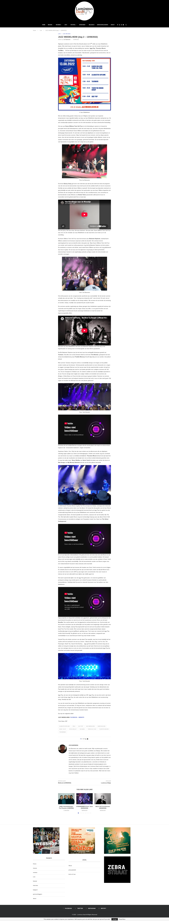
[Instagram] (121, 24)
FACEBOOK (74, 717)
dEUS (74, 726)
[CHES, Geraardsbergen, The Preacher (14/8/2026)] (66, 798)
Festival (73, 24)
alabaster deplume (64, 726)
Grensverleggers (102, 24)
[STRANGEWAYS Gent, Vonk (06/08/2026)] (84, 798)
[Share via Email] (87, 739)
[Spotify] (123, 24)
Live (66, 24)
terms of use (72, 874)
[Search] (126, 24)
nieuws (50, 24)
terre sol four (92, 729)
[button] (60, 803)
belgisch (35, 890)
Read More (122, 919)
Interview (82, 24)
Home (43, 24)
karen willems (101, 726)
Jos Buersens (66, 39)
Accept (115, 919)
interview (35, 885)
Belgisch (91, 24)
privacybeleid (72, 870)
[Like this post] (81, 739)
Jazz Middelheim (90, 726)
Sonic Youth (62, 729)
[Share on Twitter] (85, 739)
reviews (35, 872)
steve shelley (73, 729)
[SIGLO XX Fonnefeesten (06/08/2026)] (102, 798)
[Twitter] (119, 24)
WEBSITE (81, 717)
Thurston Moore (104, 729)
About (113, 24)
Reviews (58, 24)
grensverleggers (37, 894)
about (34, 898)
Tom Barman (62, 732)
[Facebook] (117, 24)
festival (35, 881)
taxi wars (82, 729)
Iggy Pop (80, 726)
